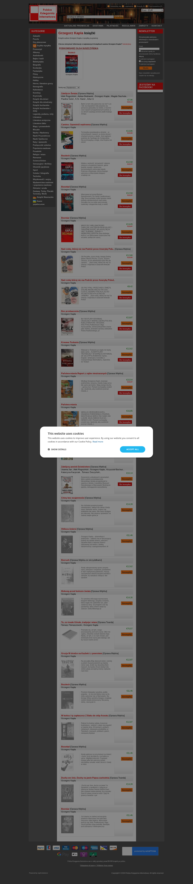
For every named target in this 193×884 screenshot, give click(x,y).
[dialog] (96, 442)
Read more (98, 441)
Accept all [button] (132, 449)
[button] (57, 449)
